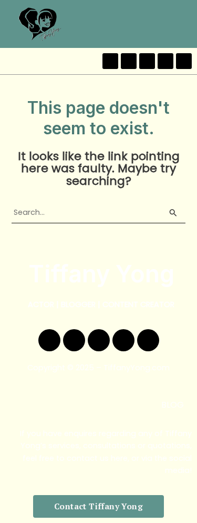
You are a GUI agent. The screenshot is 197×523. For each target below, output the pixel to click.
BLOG (172, 405)
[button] (185, 24)
